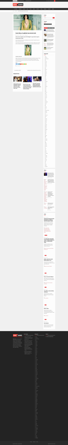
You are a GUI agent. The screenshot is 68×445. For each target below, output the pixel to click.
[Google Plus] (52, 1)
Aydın (45, 68)
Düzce (45, 88)
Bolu (35, 356)
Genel (45, 99)
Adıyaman (46, 57)
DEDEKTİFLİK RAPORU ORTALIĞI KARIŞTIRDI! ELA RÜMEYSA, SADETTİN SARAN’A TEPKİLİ (49, 219)
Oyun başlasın (46, 323)
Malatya (36, 401)
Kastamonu (36, 390)
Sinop (45, 148)
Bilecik (45, 74)
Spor (45, 154)
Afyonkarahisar (46, 58)
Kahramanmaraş (47, 110)
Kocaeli (46, 122)
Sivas (45, 149)
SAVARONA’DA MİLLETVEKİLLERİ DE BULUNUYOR (33, 70)
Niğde (45, 136)
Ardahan (36, 345)
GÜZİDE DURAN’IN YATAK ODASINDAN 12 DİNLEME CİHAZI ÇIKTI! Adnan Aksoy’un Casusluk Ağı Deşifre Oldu (17, 86)
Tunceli (46, 160)
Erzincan (46, 94)
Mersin (45, 131)
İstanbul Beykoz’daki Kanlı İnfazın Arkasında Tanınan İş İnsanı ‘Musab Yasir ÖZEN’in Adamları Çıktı (49, 30)
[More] (26, 64)
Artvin (45, 67)
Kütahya (46, 124)
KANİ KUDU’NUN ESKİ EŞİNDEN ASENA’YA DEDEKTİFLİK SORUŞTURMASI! (28, 345)
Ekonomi (46, 92)
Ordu (45, 137)
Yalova (36, 435)
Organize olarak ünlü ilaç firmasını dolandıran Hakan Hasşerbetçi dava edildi (50, 44)
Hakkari (36, 379)
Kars (45, 113)
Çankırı (46, 82)
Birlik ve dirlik (46, 308)
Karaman (46, 112)
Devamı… (18, 347)
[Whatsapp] (24, 64)
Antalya (46, 64)
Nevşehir (46, 135)
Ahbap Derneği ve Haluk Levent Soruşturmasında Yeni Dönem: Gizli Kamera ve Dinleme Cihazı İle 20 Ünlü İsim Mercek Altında (27, 86)
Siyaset (36, 423)
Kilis (45, 117)
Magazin (46, 125)
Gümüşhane (36, 378)
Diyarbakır (46, 86)
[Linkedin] (53, 1)
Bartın (45, 70)
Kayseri (46, 116)
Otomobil (46, 140)
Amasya (46, 62)
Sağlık (45, 142)
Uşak (45, 161)
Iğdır (45, 105)
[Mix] (23, 64)
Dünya (45, 87)
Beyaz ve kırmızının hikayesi (48, 276)
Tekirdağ (46, 155)
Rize (45, 141)
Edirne (36, 367)
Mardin (45, 130)
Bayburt (46, 73)
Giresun (46, 100)
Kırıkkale (46, 118)
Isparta (46, 106)
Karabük (46, 111)
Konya (45, 123)
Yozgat (45, 165)
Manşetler (46, 129)
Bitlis (45, 76)
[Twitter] (48, 1)
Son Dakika (46, 153)
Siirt (45, 147)
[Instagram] (49, 1)
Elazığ (45, 93)
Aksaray (46, 61)
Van (35, 434)
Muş (45, 134)
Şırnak (36, 424)
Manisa (46, 128)
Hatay (45, 104)
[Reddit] (21, 64)
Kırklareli (46, 119)
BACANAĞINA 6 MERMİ (18, 70)
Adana (45, 56)
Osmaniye (36, 412)
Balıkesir (46, 69)
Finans (45, 98)
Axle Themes (53, 443)
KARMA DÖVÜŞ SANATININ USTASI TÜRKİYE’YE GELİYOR (51, 208)
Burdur (36, 357)
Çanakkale (46, 81)
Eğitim (36, 368)
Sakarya (46, 143)
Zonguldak (46, 166)
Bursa (45, 80)
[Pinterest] (20, 64)
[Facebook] (46, 1)
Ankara (46, 63)
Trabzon (46, 159)
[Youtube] (50, 1)
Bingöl (45, 75)
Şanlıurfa (46, 146)
